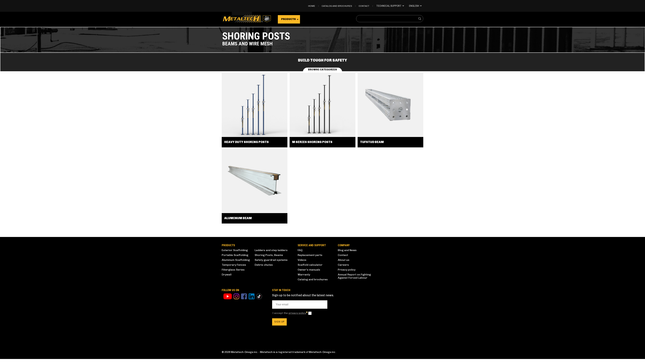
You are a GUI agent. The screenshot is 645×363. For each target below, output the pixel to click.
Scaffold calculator (310, 264)
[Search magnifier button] (419, 18)
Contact (364, 6)
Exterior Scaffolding (235, 250)
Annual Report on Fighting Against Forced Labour (354, 276)
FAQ (300, 250)
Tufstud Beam (372, 142)
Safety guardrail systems (271, 259)
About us (343, 259)
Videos (302, 259)
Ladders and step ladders (271, 250)
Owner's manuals (309, 269)
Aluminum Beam (238, 218)
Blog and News (347, 250)
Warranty (304, 274)
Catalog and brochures (313, 279)
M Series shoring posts (312, 142)
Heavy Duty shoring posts (246, 142)
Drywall (226, 274)
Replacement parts (310, 255)
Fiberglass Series (233, 269)
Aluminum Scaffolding (236, 259)
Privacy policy (346, 269)
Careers (343, 264)
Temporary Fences (234, 264)
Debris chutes (264, 264)
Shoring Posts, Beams (269, 255)
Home (311, 6)
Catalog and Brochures (337, 6)
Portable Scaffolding (235, 255)
